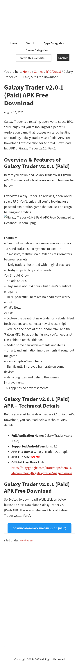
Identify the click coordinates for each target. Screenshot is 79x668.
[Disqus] (39, 597)
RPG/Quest (26, 540)
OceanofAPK (39, 20)
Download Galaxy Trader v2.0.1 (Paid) (39, 528)
